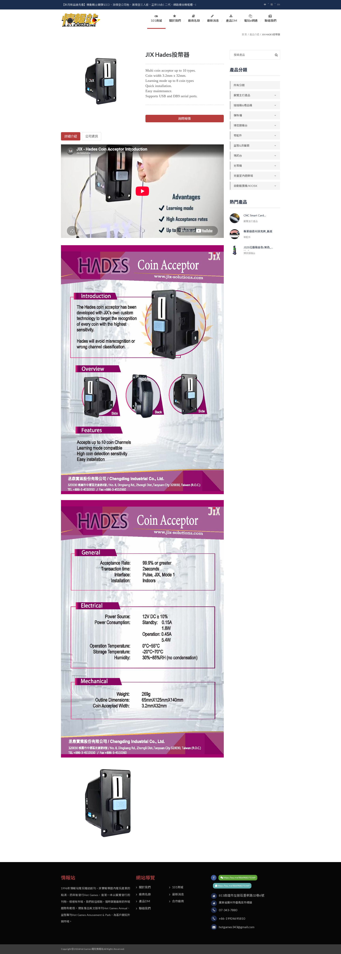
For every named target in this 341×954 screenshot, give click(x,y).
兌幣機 (238, 165)
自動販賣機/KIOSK (245, 185)
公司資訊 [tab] (91, 136)
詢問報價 (184, 118)
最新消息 (213, 20)
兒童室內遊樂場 (243, 175)
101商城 (156, 20)
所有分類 (239, 85)
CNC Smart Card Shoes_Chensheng (255, 216)
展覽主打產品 (242, 95)
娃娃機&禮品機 (243, 105)
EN (278, 4)
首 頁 (244, 34)
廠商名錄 (194, 20)
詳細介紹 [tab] (70, 136)
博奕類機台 (240, 125)
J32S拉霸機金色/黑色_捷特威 (259, 248)
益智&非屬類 (241, 145)
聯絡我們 (270, 20)
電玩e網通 (251, 20)
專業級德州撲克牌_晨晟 (258, 231)
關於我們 (175, 20)
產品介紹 (254, 34)
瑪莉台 (238, 155)
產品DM (231, 20)
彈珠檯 (238, 115)
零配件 (238, 135)
